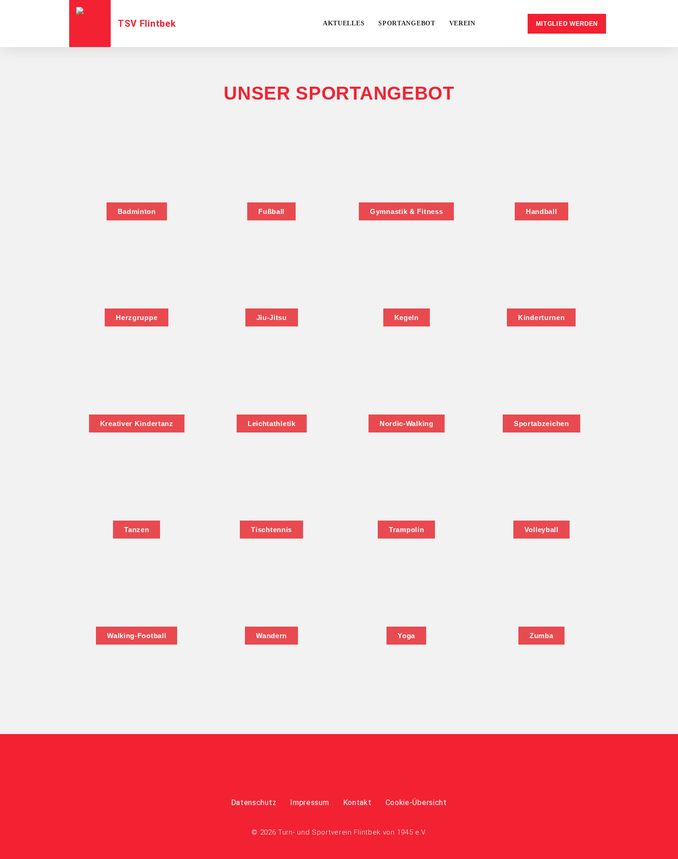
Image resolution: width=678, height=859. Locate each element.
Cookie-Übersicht (416, 802)
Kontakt (357, 802)
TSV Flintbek (147, 23)
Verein (462, 23)
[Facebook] (321, 768)
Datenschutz (254, 802)
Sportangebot (406, 23)
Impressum (309, 802)
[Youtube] (356, 768)
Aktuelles (343, 23)
